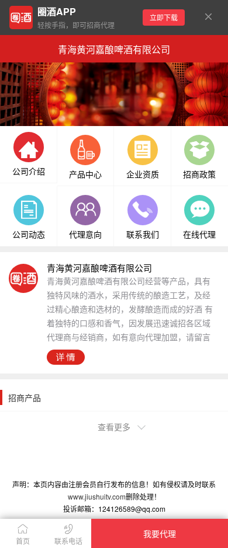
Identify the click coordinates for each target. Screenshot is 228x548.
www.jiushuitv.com (97, 496)
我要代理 (159, 533)
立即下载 (164, 17)
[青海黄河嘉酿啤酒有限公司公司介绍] (28, 148)
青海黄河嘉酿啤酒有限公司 (114, 49)
